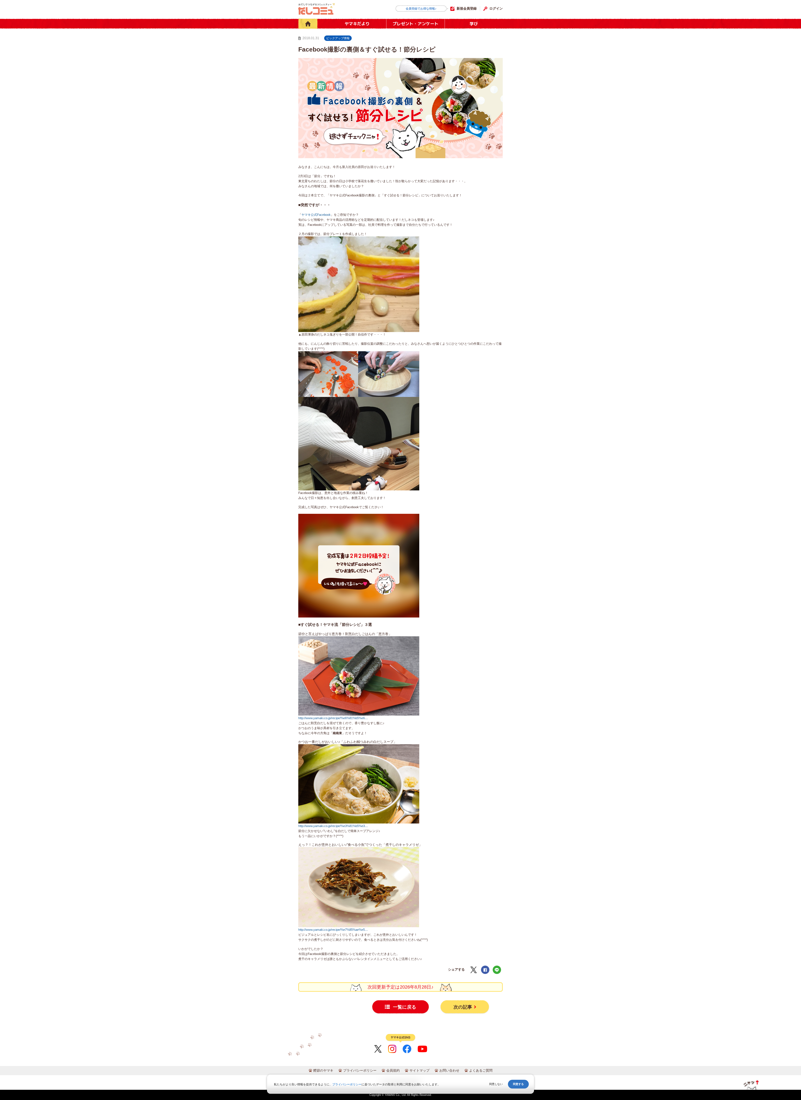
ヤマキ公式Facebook (316, 214)
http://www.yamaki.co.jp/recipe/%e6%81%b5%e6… (333, 718)
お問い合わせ (449, 1070)
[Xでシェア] (473, 970)
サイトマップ (419, 1070)
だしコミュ (316, 9)
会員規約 (393, 1070)
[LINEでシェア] (497, 970)
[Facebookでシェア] (485, 970)
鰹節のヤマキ (323, 1070)
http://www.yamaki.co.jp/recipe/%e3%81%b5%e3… (333, 826)
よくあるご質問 (480, 1070)
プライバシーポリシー (360, 1070)
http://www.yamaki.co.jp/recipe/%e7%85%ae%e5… (333, 929)
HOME (307, 24)
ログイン (496, 8)
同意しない (496, 1084)
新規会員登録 (467, 8)
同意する (518, 1084)
